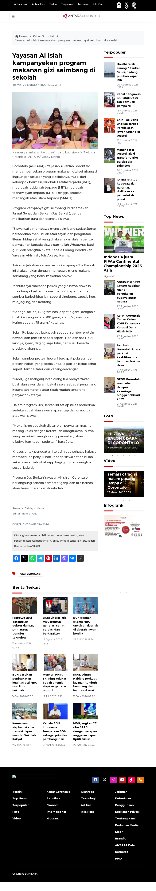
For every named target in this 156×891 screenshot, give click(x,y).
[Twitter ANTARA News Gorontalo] (126, 4)
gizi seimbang (30, 573)
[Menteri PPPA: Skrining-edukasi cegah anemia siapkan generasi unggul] (55, 662)
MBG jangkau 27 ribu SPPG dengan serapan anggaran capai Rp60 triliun (85, 731)
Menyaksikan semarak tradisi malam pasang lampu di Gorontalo (122, 479)
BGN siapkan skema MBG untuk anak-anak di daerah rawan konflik (85, 625)
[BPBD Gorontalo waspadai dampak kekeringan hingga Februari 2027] (109, 384)
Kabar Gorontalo (44, 36)
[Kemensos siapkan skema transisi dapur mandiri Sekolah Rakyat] (24, 711)
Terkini (53, 4)
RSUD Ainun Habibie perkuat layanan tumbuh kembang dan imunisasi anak (85, 682)
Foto (108, 416)
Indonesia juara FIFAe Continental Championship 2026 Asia (123, 264)
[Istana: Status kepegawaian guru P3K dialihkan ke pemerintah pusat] (109, 185)
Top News (83, 4)
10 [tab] (129, 500)
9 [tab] (124, 500)
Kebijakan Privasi (127, 812)
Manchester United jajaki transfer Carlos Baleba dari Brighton (127, 157)
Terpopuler (67, 4)
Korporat (121, 852)
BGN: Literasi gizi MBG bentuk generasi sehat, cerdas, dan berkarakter (55, 625)
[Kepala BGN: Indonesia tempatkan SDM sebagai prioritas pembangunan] (55, 711)
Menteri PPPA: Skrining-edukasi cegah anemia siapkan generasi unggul (55, 682)
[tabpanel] (124, 439)
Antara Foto (38, 4)
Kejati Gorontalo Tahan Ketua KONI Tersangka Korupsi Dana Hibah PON (129, 323)
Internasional (56, 812)
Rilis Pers (98, 4)
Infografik (113, 505)
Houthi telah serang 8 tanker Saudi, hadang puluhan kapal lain (128, 72)
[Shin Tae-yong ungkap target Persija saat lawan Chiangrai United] (109, 125)
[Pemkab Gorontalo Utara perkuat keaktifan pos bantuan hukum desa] (109, 351)
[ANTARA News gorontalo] (82, 16)
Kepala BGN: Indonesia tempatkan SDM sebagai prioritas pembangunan (55, 731)
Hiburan (52, 818)
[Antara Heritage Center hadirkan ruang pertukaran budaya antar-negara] (109, 287)
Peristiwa (53, 798)
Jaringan (121, 791)
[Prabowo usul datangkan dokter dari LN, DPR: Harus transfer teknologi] (24, 605)
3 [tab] (124, 455)
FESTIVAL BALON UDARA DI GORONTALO (123, 438)
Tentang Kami (125, 818)
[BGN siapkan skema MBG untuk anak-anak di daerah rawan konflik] (85, 605)
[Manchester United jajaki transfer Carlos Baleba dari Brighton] (109, 155)
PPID (118, 858)
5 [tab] (135, 455)
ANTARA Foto (125, 845)
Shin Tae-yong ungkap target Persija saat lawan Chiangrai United (128, 127)
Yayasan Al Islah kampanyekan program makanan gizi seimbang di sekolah (66, 40)
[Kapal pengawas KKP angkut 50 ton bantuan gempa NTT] (109, 99)
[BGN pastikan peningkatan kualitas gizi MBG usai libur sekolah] (24, 662)
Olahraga (87, 791)
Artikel (86, 805)
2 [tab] (118, 455)
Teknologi (88, 798)
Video (109, 460)
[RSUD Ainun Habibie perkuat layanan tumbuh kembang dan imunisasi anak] (85, 662)
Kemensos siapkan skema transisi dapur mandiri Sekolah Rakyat (24, 731)
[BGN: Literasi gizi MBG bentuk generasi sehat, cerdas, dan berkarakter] (55, 605)
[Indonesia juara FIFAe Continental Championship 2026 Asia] (124, 239)
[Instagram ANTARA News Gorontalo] (134, 4)
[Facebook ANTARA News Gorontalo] (119, 4)
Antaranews (21, 4)
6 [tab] (135, 495)
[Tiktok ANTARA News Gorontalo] (127, 7)
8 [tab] (118, 500)
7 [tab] (141, 495)
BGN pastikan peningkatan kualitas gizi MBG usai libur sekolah (24, 682)
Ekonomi (53, 805)
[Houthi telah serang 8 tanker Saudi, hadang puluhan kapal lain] (109, 70)
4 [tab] (129, 455)
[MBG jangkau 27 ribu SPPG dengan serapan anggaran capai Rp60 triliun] (85, 711)
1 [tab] (112, 455)
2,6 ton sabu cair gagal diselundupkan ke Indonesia (123, 572)
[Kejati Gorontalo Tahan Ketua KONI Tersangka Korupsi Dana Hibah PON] (109, 321)
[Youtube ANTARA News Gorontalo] (119, 7)
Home (23, 36)
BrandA (120, 838)
